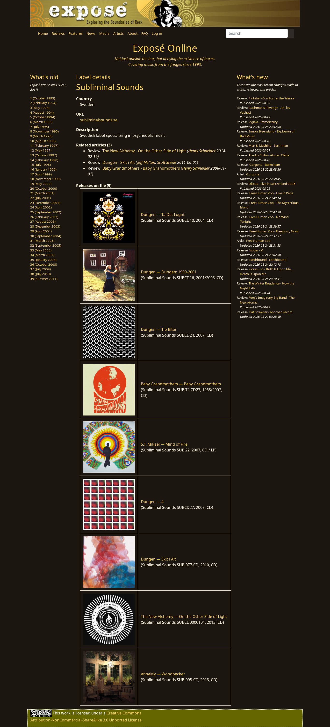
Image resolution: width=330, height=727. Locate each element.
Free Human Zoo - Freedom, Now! (274, 231)
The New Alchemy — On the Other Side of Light (184, 616)
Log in (157, 33)
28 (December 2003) (45, 226)
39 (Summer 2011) (43, 279)
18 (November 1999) (45, 179)
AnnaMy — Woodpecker (163, 674)
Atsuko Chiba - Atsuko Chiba (269, 155)
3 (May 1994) (40, 107)
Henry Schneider (201, 150)
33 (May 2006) (40, 250)
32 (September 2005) (45, 245)
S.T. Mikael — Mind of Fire (164, 444)
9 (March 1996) (41, 136)
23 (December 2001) (45, 203)
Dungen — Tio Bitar (159, 329)
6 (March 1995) (41, 122)
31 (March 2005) (42, 240)
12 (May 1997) (40, 150)
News (90, 33)
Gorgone (252, 174)
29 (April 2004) (41, 231)
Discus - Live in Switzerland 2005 (272, 183)
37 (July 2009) (40, 269)
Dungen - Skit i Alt (118, 162)
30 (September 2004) (45, 236)
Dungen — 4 (152, 501)
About (132, 33)
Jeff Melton (146, 162)
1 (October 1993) (42, 98)
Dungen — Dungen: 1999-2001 (169, 272)
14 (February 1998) (44, 160)
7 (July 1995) (39, 127)
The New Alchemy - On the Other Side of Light (144, 150)
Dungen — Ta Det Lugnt (163, 214)
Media (104, 33)
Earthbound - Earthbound (268, 259)
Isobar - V (256, 250)
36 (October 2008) (43, 264)
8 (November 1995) (44, 131)
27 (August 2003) (43, 221)
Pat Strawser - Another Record (271, 312)
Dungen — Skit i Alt (158, 559)
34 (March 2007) (42, 255)
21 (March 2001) (42, 193)
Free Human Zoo (258, 240)
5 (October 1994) (42, 117)
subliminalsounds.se (98, 120)
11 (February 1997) (44, 145)
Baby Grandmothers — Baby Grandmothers (181, 384)
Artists (118, 33)
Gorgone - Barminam (264, 164)
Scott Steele (166, 162)
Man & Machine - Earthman (268, 145)
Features (76, 33)
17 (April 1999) (41, 174)
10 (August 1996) (43, 141)
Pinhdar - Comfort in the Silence (271, 98)
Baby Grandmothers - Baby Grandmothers (141, 168)
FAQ (144, 33)
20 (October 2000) (43, 188)
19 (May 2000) (40, 183)
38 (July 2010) (40, 274)
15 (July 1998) (40, 164)
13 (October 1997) (43, 155)
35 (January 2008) (43, 259)
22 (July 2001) (40, 198)
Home (43, 33)
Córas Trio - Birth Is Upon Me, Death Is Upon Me (266, 271)
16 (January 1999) (43, 169)
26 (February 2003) (44, 217)
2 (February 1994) (43, 103)
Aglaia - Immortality (263, 122)
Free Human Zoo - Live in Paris (271, 193)
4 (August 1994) (42, 112)
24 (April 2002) (41, 207)
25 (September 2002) (45, 212)
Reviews (58, 33)
